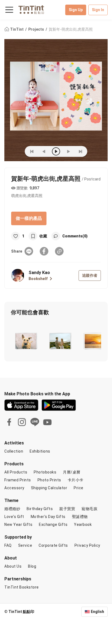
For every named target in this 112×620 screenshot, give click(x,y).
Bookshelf (38, 278)
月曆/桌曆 (71, 472)
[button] (25, 340)
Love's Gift (14, 516)
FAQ (8, 545)
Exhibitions (40, 451)
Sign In (98, 10)
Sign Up (76, 10)
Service (25, 545)
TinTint (16, 29)
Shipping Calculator (49, 488)
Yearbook (83, 524)
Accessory (14, 488)
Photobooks (45, 472)
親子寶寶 (67, 509)
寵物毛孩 (89, 509)
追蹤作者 (89, 275)
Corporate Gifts (53, 545)
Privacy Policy (87, 545)
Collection (13, 451)
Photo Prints (49, 480)
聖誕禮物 (80, 516)
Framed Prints (17, 480)
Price (78, 488)
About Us (12, 566)
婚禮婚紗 (12, 509)
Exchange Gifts (53, 524)
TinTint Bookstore (21, 587)
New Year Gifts (18, 524)
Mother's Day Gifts (48, 516)
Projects (36, 29)
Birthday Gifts (40, 509)
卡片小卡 (75, 480)
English (97, 611)
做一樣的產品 (29, 218)
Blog (32, 566)
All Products (15, 472)
